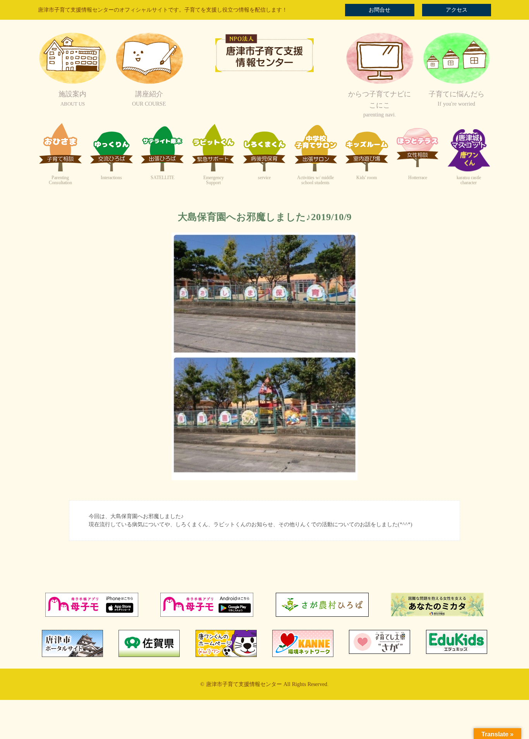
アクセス (456, 10)
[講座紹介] (149, 83)
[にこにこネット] (379, 83)
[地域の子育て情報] (456, 83)
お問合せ (379, 10)
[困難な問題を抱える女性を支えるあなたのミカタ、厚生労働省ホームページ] (437, 615)
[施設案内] (72, 83)
